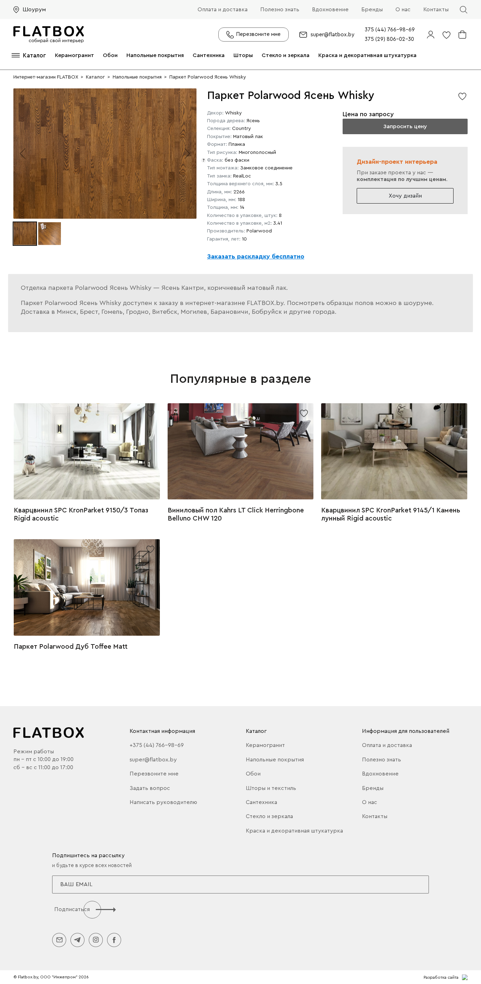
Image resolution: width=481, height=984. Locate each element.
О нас (403, 9)
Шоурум (34, 9)
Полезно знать (279, 9)
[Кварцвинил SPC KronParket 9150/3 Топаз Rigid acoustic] (87, 451)
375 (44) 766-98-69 (390, 29)
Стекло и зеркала (286, 55)
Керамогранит (74, 55)
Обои (110, 55)
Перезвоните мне (154, 774)
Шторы (243, 55)
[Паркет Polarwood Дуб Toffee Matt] (87, 587)
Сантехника (209, 55)
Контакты (436, 9)
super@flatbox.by (332, 34)
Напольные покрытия (155, 55)
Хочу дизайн (405, 196)
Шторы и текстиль (271, 788)
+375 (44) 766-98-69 (157, 745)
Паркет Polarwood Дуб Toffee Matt (70, 646)
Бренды (372, 9)
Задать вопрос (150, 788)
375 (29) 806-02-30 (389, 39)
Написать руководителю (163, 802)
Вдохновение (330, 9)
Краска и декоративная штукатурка (367, 55)
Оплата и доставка (223, 9)
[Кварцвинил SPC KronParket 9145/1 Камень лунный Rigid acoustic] (394, 451)
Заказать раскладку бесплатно (255, 256)
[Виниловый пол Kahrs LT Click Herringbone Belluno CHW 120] (241, 451)
